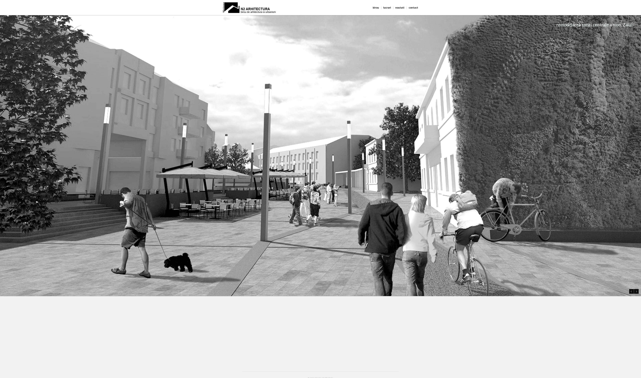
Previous (631, 291)
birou (376, 7)
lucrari (387, 7)
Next (636, 291)
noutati (399, 7)
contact (413, 7)
